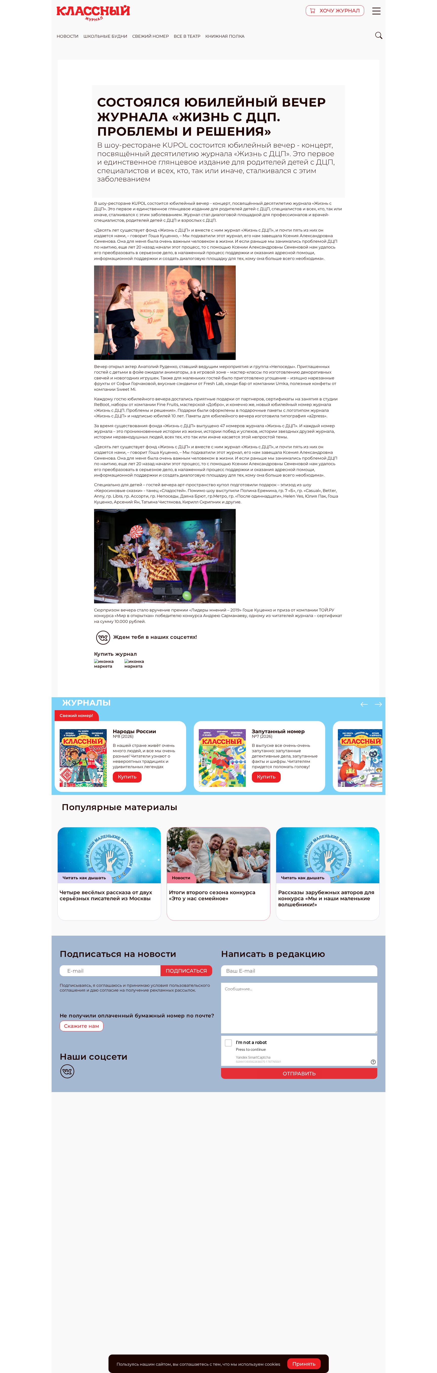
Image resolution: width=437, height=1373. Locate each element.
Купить (127, 777)
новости (67, 36)
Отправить (299, 1074)
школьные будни (105, 36)
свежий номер (150, 36)
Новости (181, 877)
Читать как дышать (84, 877)
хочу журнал (339, 11)
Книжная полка (225, 36)
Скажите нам (81, 1026)
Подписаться (186, 971)
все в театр (187, 36)
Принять (304, 1364)
